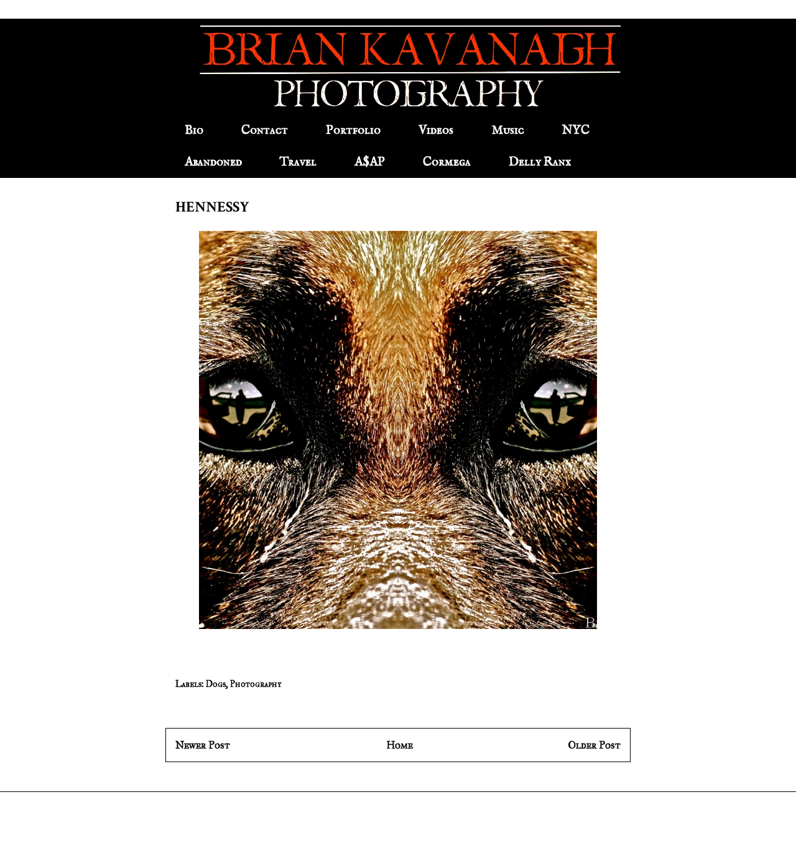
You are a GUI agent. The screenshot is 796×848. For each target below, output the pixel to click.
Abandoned (213, 162)
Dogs (216, 684)
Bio (194, 130)
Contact (264, 130)
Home (399, 745)
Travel (298, 162)
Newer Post (202, 745)
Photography (255, 684)
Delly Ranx (540, 162)
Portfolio (353, 130)
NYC (576, 130)
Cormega (447, 162)
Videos (436, 130)
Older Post (594, 745)
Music (507, 130)
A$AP (369, 162)
